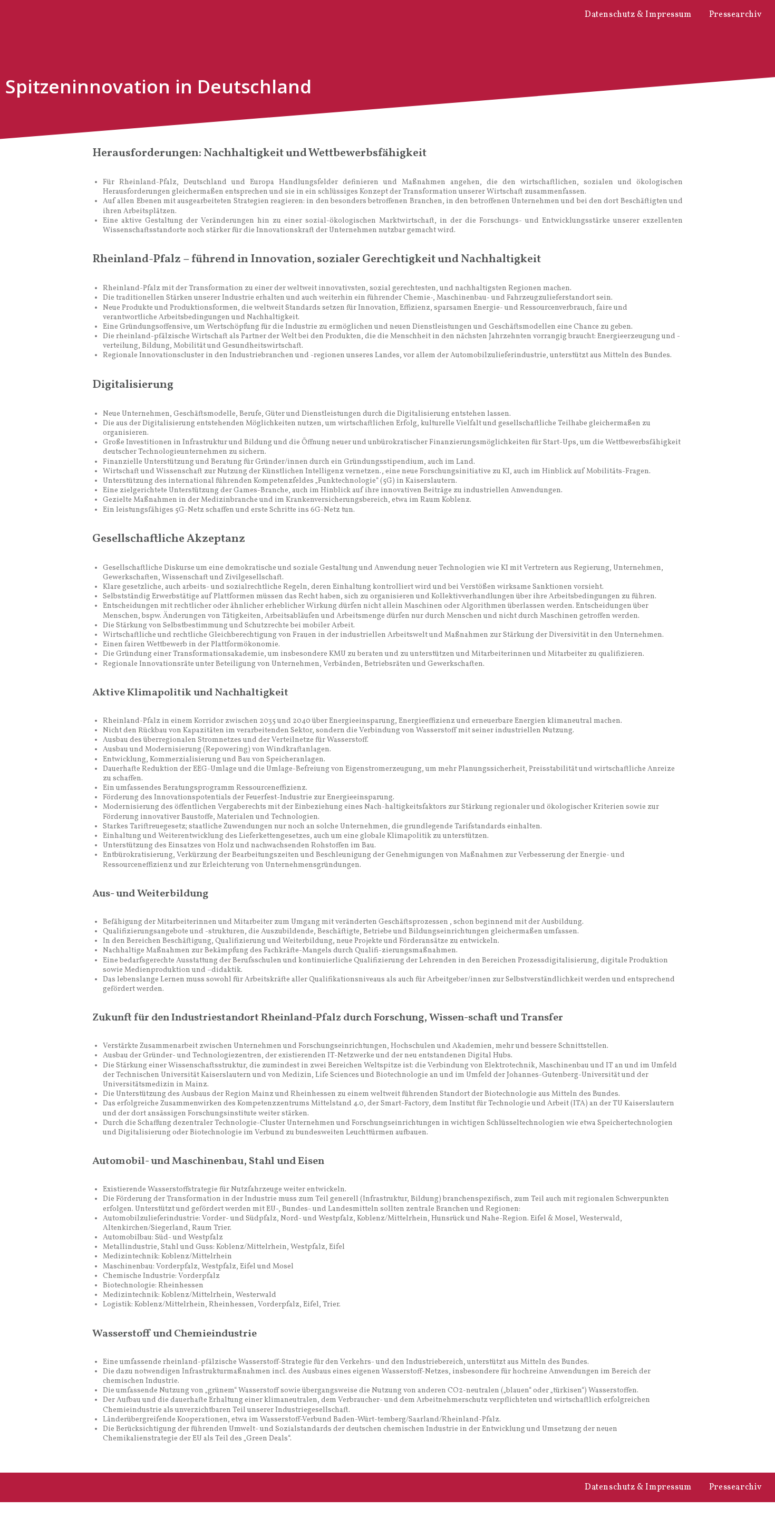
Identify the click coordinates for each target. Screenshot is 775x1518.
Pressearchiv (735, 15)
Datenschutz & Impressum (638, 15)
